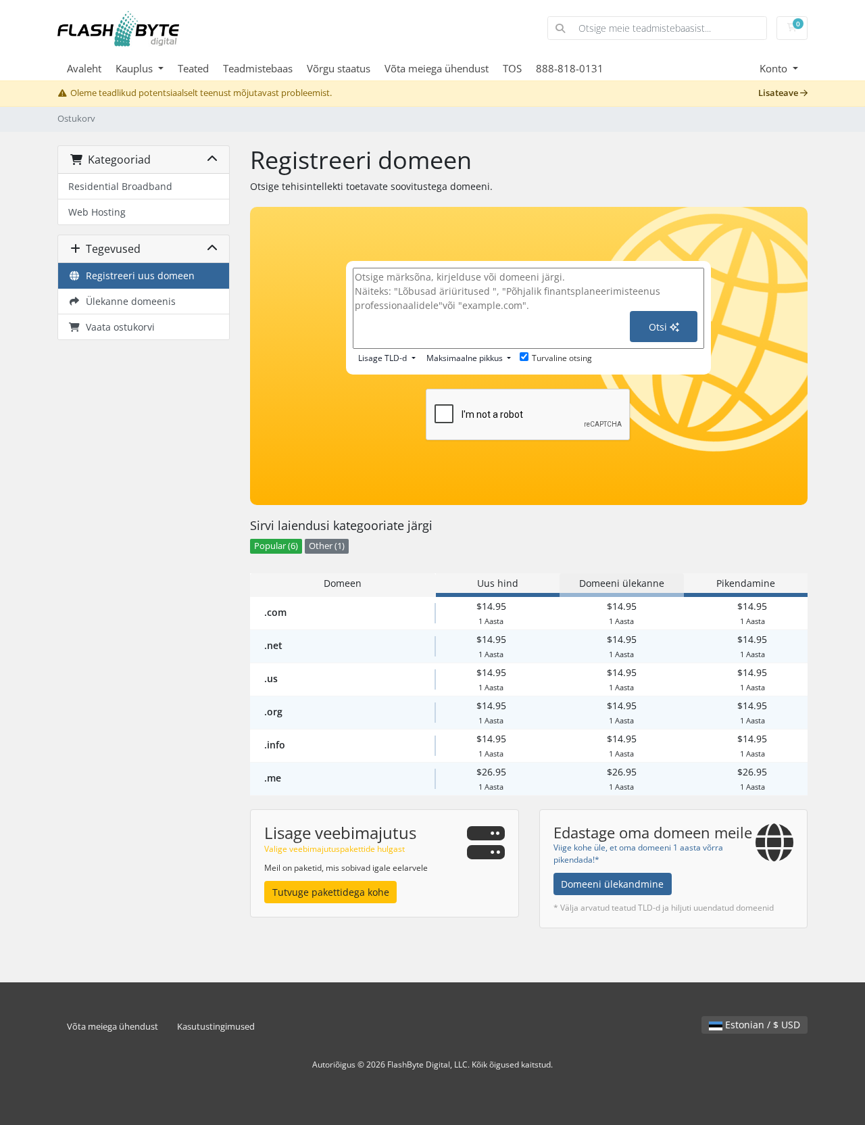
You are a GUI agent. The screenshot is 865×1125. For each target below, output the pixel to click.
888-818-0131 (569, 68)
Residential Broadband (120, 186)
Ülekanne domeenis (128, 301)
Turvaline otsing (562, 358)
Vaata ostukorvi (117, 326)
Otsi (659, 326)
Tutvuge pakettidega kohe (330, 892)
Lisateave (779, 93)
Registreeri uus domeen (137, 275)
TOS (512, 68)
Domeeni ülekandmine (612, 884)
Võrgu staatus (338, 68)
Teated (193, 68)
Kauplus (135, 68)
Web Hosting (97, 212)
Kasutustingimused (216, 1026)
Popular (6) (276, 546)
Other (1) (327, 546)
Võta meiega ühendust (437, 68)
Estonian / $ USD (761, 1024)
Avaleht (84, 68)
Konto (775, 68)
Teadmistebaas (258, 68)
